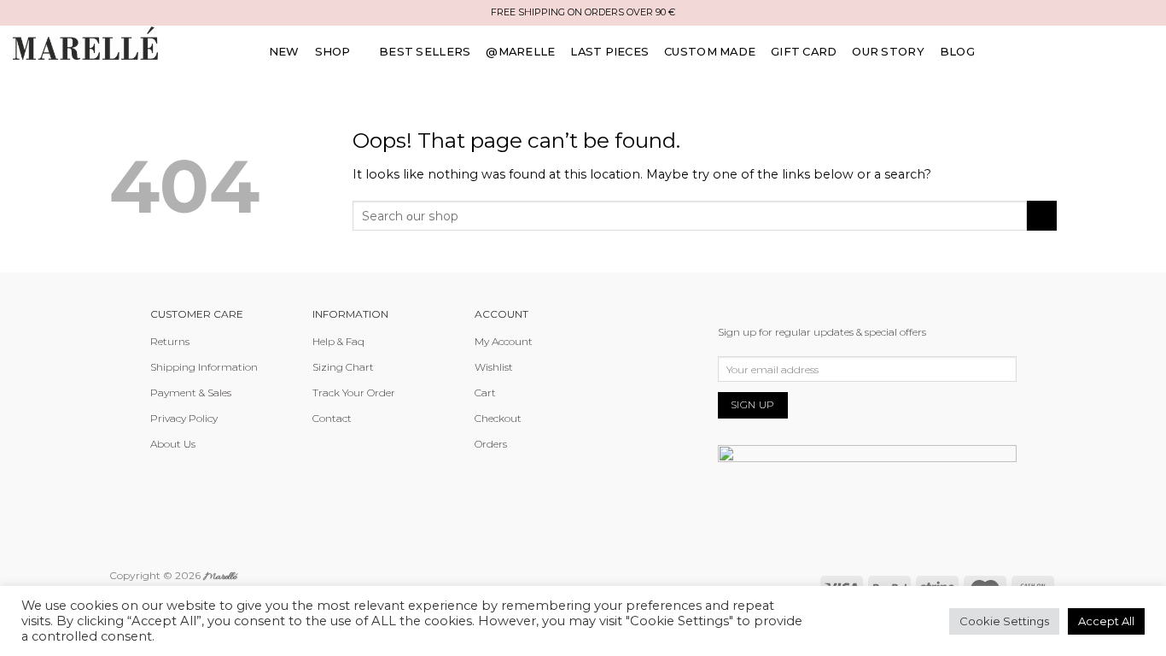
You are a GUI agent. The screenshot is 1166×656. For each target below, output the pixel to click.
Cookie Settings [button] (1004, 621)
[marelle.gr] (85, 43)
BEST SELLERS (424, 51)
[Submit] (1042, 216)
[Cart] (1146, 51)
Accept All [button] (1106, 621)
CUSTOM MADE (709, 51)
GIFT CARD (804, 51)
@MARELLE (520, 51)
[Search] (1065, 51)
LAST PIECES (609, 51)
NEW (284, 51)
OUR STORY (888, 51)
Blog (957, 51)
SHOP (333, 51)
